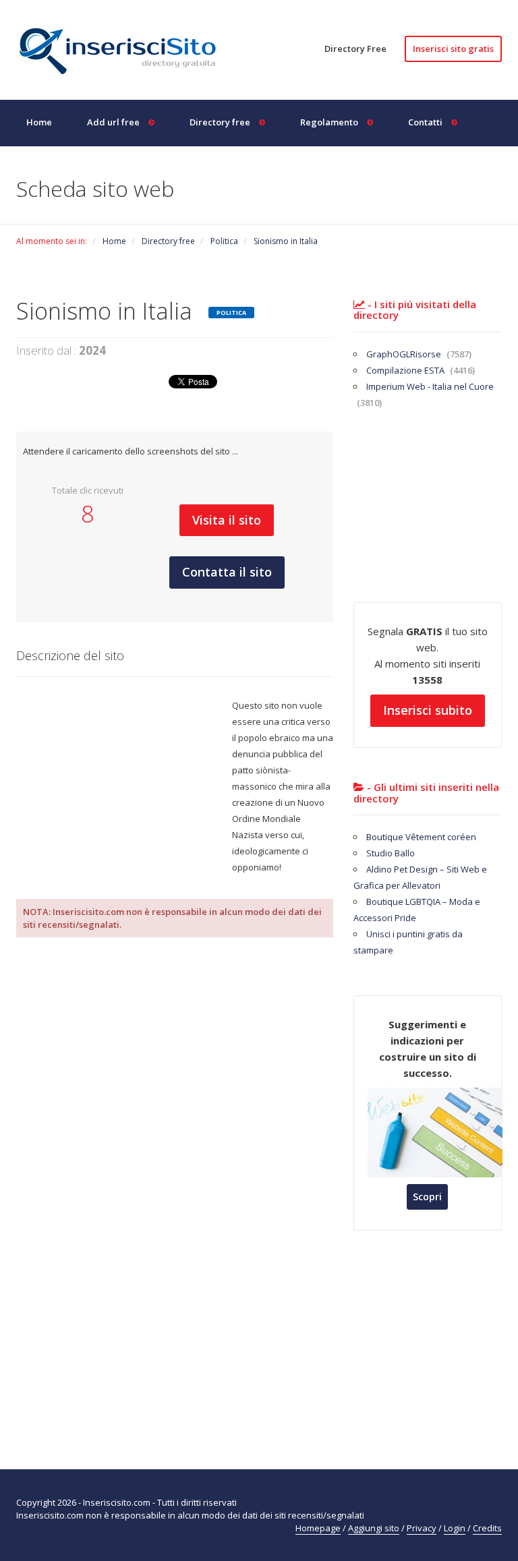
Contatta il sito (227, 572)
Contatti (426, 122)
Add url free (114, 122)
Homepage (318, 1528)
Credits (487, 1528)
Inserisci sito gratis (453, 48)
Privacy (421, 1528)
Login (454, 1528)
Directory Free (355, 48)
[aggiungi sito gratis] (124, 48)
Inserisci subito (427, 710)
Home (39, 122)
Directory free (221, 122)
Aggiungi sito (373, 1528)
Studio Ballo (390, 853)
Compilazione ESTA (420, 370)
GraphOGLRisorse (418, 354)
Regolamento (330, 122)
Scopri (427, 1196)
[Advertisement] (124, 788)
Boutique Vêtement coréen (421, 837)
